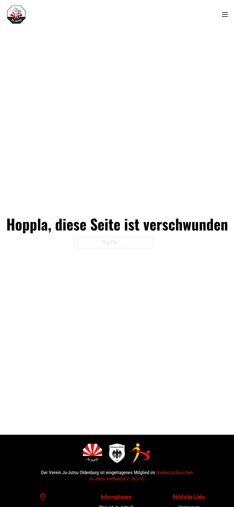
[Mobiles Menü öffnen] (225, 14)
